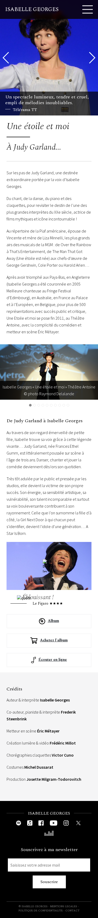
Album (53, 621)
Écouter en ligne (52, 659)
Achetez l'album (54, 640)
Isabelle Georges (32, 9)
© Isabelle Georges (33, 906)
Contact (72, 911)
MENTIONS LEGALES (63, 906)
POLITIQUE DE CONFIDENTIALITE (41, 911)
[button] (91, 58)
